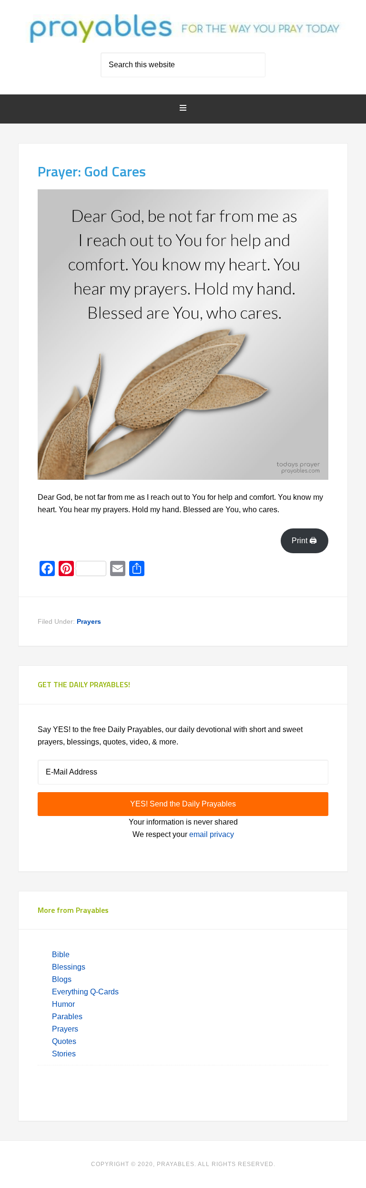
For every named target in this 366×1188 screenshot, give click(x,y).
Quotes (64, 1041)
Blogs (61, 979)
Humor (63, 1004)
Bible (61, 954)
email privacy (211, 834)
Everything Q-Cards (85, 992)
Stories (64, 1054)
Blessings (68, 967)
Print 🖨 (304, 541)
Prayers (89, 621)
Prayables (182, 29)
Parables (67, 1016)
